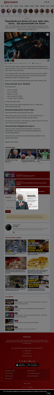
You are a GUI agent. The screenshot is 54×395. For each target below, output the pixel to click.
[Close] (36, 190)
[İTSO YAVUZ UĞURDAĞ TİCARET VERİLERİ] (27, 200)
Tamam (48, 393)
